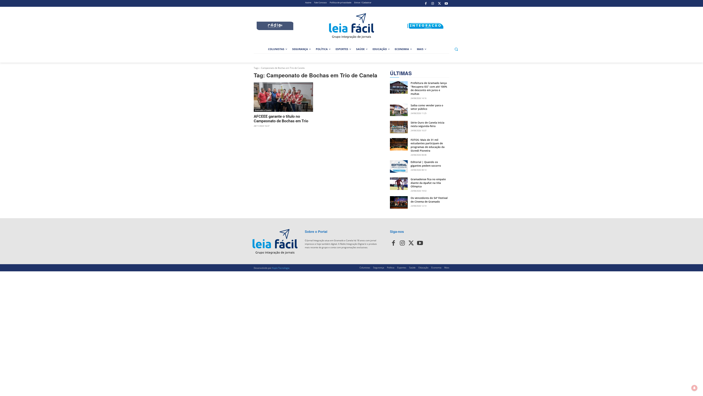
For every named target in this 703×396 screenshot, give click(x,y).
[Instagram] (433, 3)
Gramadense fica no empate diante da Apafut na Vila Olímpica (428, 182)
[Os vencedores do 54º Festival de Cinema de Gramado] (399, 202)
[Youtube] (446, 3)
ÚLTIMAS (401, 73)
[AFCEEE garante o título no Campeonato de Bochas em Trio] (283, 97)
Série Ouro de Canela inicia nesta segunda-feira (427, 124)
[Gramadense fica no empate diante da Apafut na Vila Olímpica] (399, 183)
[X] (439, 3)
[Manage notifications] (694, 388)
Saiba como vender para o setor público (427, 107)
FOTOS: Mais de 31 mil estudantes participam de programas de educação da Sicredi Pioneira (428, 145)
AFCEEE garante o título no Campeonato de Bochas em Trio (281, 118)
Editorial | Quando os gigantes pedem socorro (426, 163)
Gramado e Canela (263, 110)
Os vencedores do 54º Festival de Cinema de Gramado (429, 199)
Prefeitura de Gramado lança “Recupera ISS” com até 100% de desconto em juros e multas (429, 88)
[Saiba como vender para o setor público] (399, 110)
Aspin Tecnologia (280, 268)
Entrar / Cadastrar (362, 2)
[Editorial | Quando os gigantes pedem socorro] (399, 166)
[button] (456, 49)
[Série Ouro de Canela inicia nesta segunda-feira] (399, 127)
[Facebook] (426, 3)
